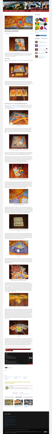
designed (31, 317)
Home (6, 10)
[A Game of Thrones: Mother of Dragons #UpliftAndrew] (37, 20)
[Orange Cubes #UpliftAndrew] (37, 32)
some (5, 318)
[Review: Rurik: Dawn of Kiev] (9, 402)
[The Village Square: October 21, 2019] (18, 402)
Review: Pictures (14, 420)
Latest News (21, 10)
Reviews (27, 10)
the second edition (18, 60)
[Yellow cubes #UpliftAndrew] (37, 28)
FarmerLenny (6, 33)
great (7, 318)
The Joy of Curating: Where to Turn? (28, 406)
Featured (29, 33)
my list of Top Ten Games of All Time (15, 107)
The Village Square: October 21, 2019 (18, 406)
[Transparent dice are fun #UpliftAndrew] (45, 20)
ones (8, 318)
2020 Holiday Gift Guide (13, 10)
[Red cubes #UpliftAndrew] (41, 28)
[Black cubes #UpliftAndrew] (45, 24)
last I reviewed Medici (9, 105)
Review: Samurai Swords (42, 53)
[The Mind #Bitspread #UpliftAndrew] (41, 20)
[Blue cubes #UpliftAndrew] (45, 32)
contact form (14, 432)
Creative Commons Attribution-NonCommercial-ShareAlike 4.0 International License (26, 431)
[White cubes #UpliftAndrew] (41, 24)
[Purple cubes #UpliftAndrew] (45, 28)
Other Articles (33, 10)
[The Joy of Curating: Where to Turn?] (28, 402)
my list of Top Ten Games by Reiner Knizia (15, 106)
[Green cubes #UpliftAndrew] (41, 32)
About (40, 10)
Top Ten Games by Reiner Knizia (43, 42)
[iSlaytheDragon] (26, 6)
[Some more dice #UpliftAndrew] (37, 24)
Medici (11, 60)
